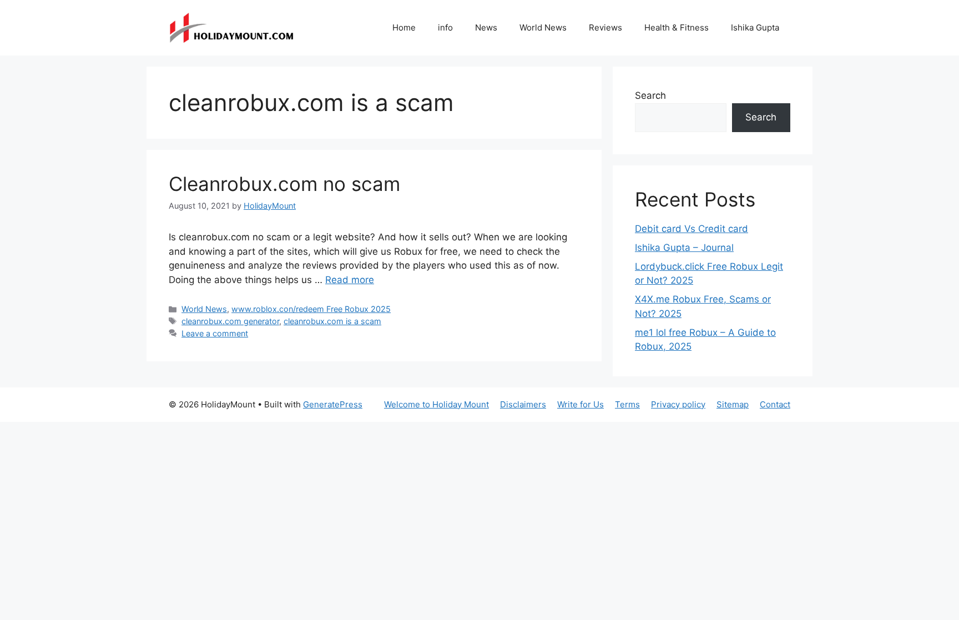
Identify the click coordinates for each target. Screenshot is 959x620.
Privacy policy (678, 404)
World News (543, 27)
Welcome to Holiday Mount (436, 404)
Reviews (605, 27)
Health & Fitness (676, 27)
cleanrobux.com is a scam (332, 321)
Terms (627, 404)
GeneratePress (332, 404)
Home (404, 27)
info (445, 27)
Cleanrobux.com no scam (284, 183)
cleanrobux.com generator (230, 321)
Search (650, 95)
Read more (349, 279)
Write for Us (580, 404)
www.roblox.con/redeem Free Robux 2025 (311, 309)
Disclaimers (523, 404)
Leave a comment (214, 333)
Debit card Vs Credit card (691, 228)
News (486, 27)
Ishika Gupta (755, 27)
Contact (775, 404)
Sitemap (732, 404)
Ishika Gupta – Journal (684, 247)
